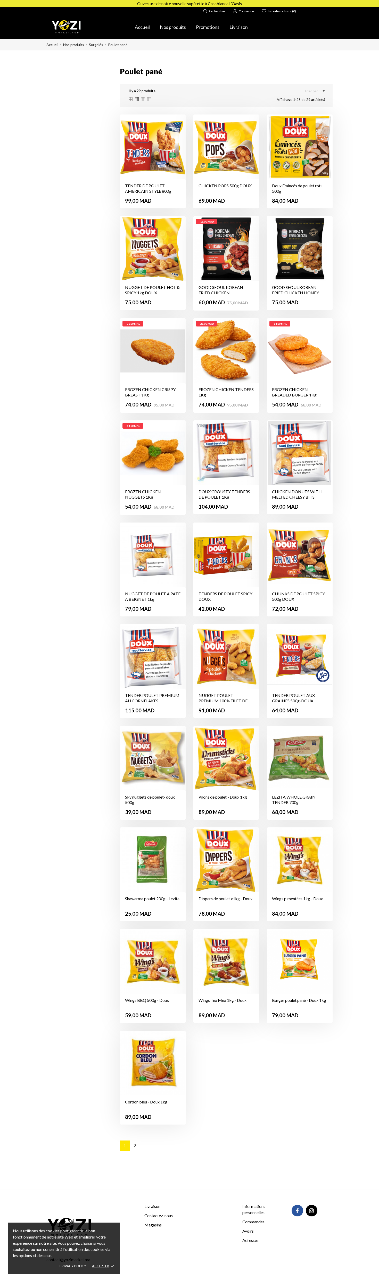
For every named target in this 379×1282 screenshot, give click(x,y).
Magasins (153, 1224)
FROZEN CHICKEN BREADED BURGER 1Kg (294, 392)
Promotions (207, 27)
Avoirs (248, 1230)
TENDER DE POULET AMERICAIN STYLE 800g (148, 188)
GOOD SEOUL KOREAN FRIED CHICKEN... (221, 290)
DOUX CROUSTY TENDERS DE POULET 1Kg (224, 494)
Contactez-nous (158, 1215)
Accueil (142, 27)
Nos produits (173, 27)
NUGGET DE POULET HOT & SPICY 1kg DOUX (152, 290)
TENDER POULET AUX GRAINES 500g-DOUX (293, 698)
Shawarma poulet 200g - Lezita (152, 898)
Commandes (253, 1221)
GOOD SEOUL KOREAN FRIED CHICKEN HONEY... (296, 290)
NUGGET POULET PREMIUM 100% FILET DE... (224, 698)
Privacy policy (73, 1266)
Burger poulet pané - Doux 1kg (299, 1000)
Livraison (238, 27)
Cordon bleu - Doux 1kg (146, 1101)
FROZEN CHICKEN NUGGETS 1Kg (143, 494)
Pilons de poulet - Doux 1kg (223, 796)
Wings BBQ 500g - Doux (147, 1000)
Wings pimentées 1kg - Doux (297, 898)
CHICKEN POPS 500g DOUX (225, 185)
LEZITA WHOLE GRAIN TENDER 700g (294, 799)
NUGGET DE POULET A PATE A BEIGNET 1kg (152, 596)
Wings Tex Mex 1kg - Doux (222, 1000)
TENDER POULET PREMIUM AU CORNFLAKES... (152, 698)
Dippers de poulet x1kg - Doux (225, 898)
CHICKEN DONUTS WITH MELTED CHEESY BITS (297, 494)
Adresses (250, 1240)
